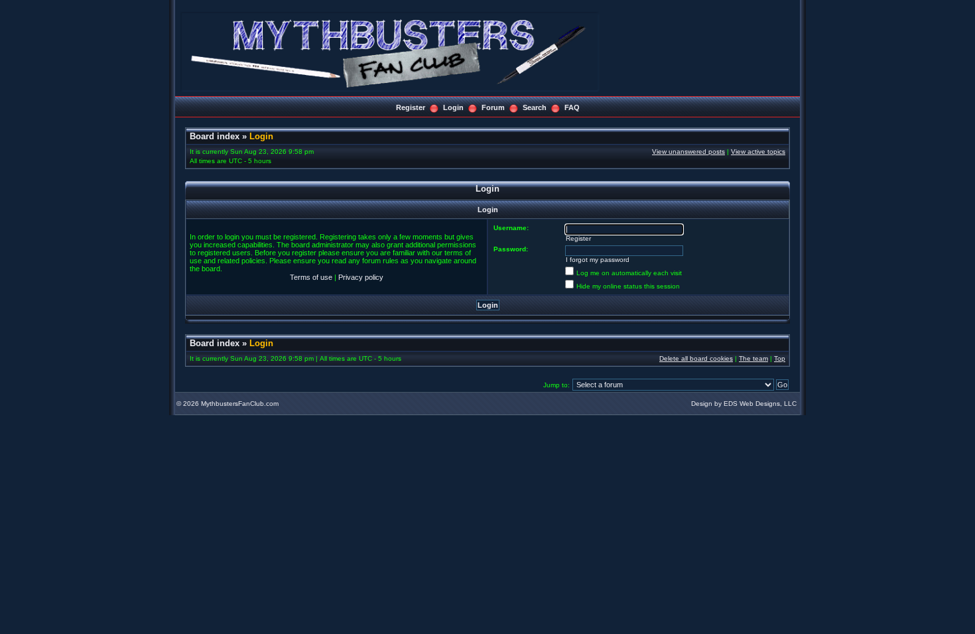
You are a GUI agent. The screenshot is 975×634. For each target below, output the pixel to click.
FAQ (572, 107)
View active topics (758, 151)
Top (779, 358)
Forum (493, 107)
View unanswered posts (688, 151)
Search (535, 107)
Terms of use (311, 277)
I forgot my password (597, 259)
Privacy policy (360, 277)
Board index (214, 136)
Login (453, 107)
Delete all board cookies (696, 358)
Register (410, 107)
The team (753, 358)
